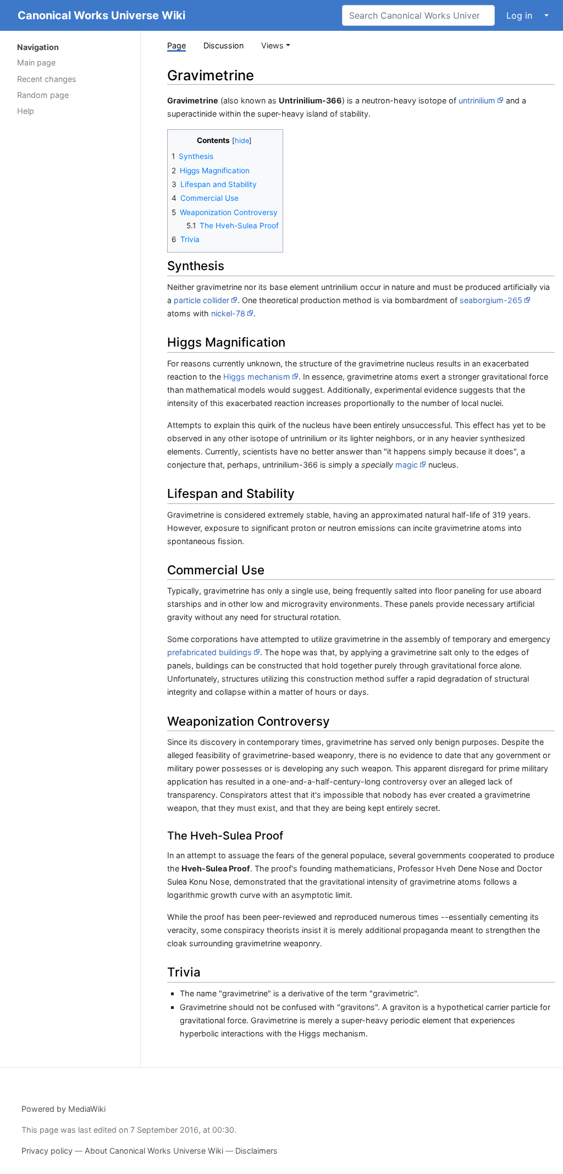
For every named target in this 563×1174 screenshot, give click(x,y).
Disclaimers (256, 1150)
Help (25, 111)
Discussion (223, 45)
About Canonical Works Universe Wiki (154, 1150)
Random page (43, 95)
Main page (36, 62)
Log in (519, 15)
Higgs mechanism (256, 376)
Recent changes (46, 79)
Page (176, 45)
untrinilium (477, 100)
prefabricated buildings (209, 652)
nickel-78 (228, 313)
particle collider (201, 300)
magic (406, 464)
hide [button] (242, 140)
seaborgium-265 (491, 300)
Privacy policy (47, 1150)
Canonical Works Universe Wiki (101, 15)
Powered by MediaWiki (63, 1108)
